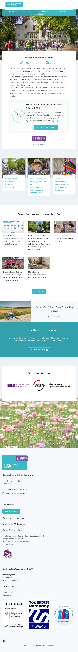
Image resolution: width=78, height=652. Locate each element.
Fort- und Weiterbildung (12, 580)
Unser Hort (9, 184)
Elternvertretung (62, 184)
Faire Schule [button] (10, 187)
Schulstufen (9, 182)
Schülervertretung (37, 179)
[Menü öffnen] (74, 4)
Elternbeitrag (60, 182)
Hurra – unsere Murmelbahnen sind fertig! (63, 238)
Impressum (7, 592)
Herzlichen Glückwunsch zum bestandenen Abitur (37, 275)
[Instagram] (4, 641)
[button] (7, 554)
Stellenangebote (9, 575)
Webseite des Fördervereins (13, 524)
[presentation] (13, 227)
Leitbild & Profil (11, 179)
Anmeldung (59, 179)
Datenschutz (7, 595)
